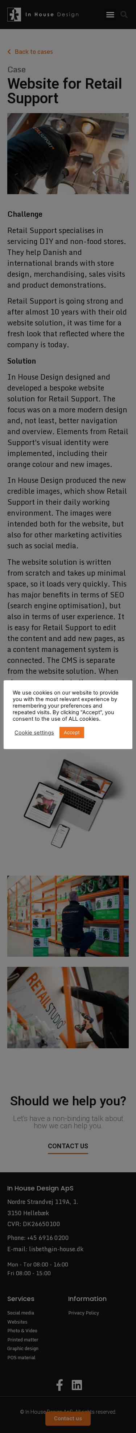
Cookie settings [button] (34, 732)
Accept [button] (72, 732)
